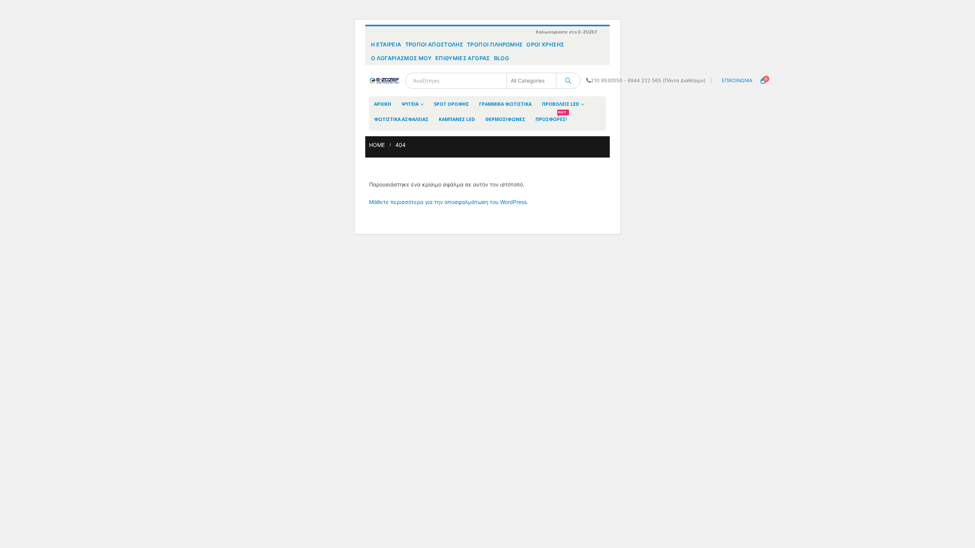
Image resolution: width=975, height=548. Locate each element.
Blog (501, 58)
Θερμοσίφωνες (505, 119)
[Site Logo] (384, 80)
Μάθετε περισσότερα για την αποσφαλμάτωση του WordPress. (448, 202)
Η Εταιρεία (386, 44)
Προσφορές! (551, 117)
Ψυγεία (410, 104)
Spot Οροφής (451, 104)
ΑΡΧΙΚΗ (382, 104)
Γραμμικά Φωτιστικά (505, 104)
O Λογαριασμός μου (401, 58)
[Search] (568, 80)
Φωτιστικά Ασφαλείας (401, 119)
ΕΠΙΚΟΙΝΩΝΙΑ (737, 80)
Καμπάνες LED (457, 119)
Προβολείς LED (560, 104)
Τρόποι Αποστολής (434, 44)
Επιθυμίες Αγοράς (462, 58)
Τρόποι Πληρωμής (495, 44)
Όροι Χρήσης (545, 44)
